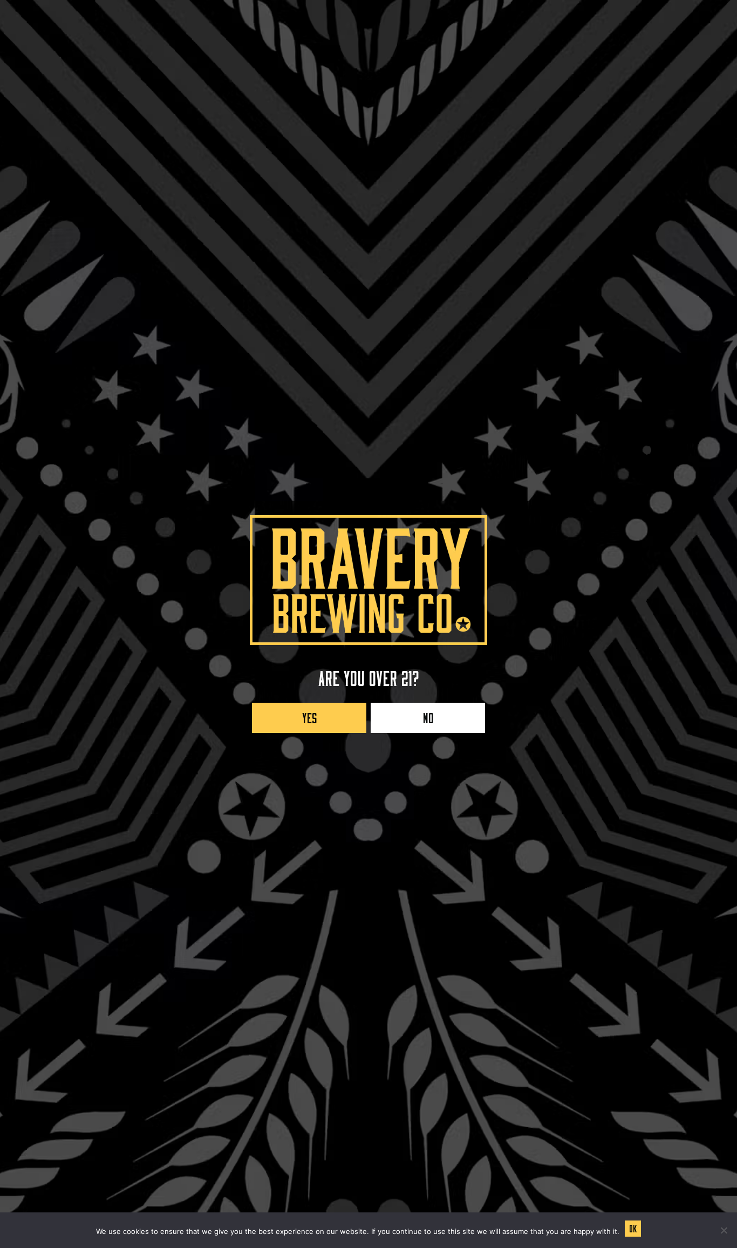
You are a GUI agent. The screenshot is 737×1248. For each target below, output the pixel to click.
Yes (309, 715)
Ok (633, 1226)
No (428, 715)
